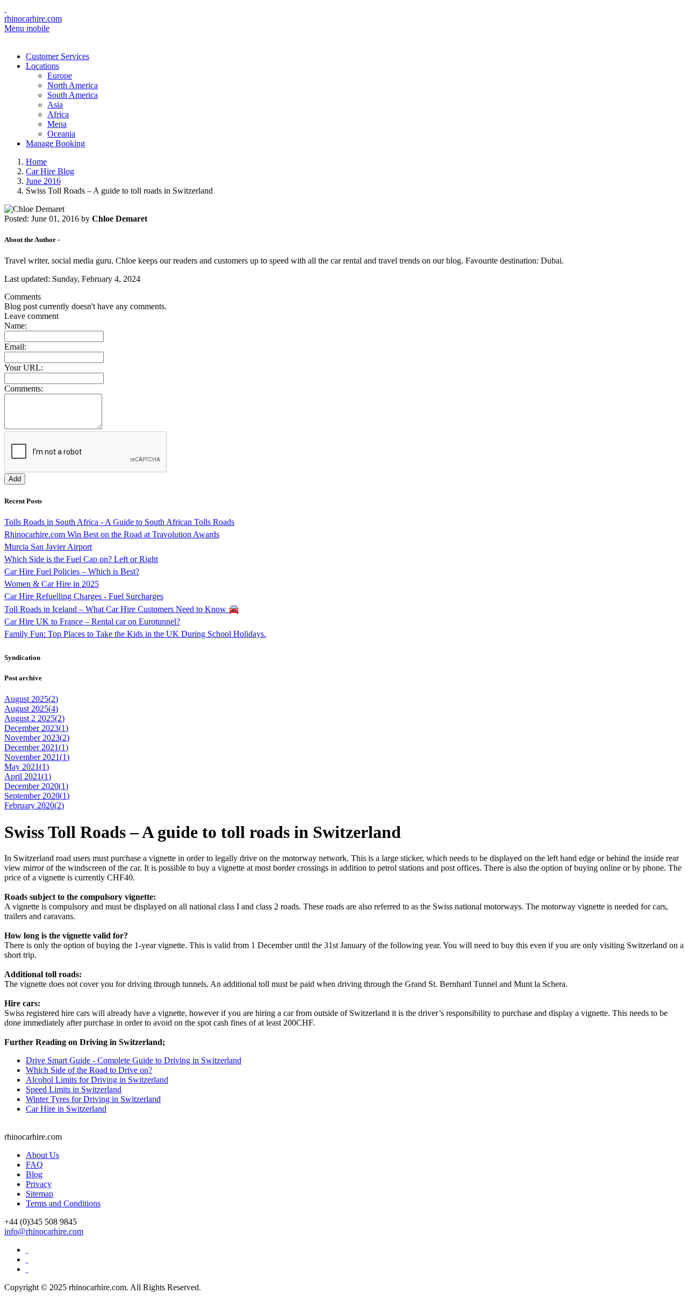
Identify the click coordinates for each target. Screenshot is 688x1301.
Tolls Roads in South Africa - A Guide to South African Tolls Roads (119, 522)
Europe (59, 75)
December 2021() (36, 747)
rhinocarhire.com (33, 18)
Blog (34, 1174)
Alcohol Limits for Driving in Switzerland (97, 1079)
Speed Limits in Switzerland (73, 1089)
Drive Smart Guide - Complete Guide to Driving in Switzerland (133, 1060)
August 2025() (31, 698)
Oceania (61, 133)
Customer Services (57, 56)
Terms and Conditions (63, 1203)
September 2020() (36, 795)
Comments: (23, 388)
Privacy (39, 1184)
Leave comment (31, 316)
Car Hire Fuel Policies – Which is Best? (71, 571)
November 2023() (36, 737)
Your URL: (23, 367)
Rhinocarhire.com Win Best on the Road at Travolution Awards (111, 534)
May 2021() (26, 766)
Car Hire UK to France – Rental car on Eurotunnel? (92, 621)
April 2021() (27, 776)
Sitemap (39, 1193)
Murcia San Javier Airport (48, 546)
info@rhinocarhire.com (43, 1231)
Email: (15, 346)
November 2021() (36, 757)
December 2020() (36, 786)
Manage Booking (55, 143)
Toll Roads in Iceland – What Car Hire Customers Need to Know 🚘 (121, 609)
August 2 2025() (34, 718)
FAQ (34, 1164)
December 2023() (36, 728)
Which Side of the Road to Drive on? (89, 1070)
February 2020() (34, 805)
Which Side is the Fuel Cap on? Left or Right (81, 559)
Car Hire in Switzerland (66, 1108)
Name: (15, 325)
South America (72, 94)
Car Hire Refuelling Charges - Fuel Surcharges (83, 596)
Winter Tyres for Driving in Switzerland (93, 1099)
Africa (58, 114)
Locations (42, 65)
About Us (42, 1155)
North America (72, 85)
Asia (55, 104)
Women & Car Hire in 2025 (51, 583)
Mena (57, 124)
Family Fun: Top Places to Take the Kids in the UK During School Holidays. (135, 633)
